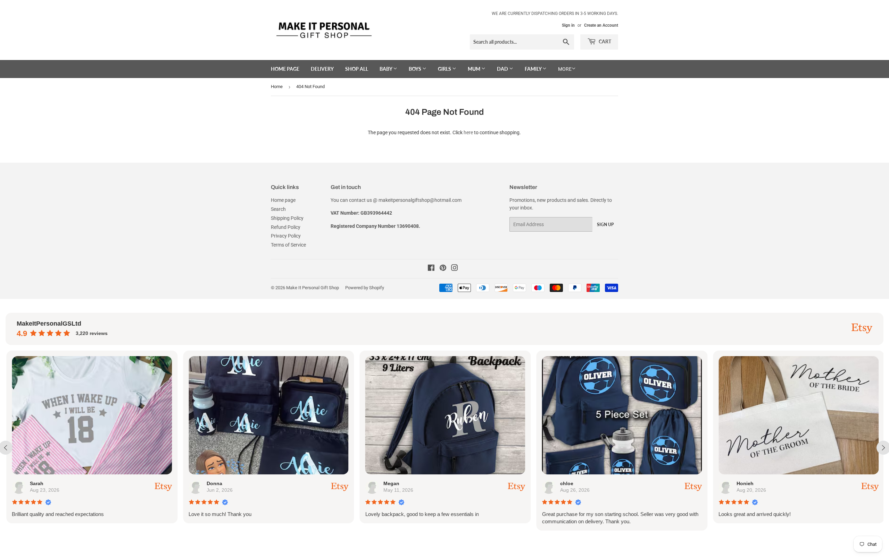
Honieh (744, 483)
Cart (604, 41)
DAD (503, 69)
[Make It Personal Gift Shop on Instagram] (454, 269)
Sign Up (605, 224)
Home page (285, 69)
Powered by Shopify (364, 287)
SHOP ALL (356, 69)
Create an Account (601, 25)
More (565, 69)
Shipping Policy (287, 218)
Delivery (322, 69)
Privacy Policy (286, 236)
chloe (565, 483)
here (468, 132)
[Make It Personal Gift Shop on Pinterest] (443, 269)
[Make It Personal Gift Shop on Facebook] (431, 269)
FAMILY (533, 69)
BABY (386, 69)
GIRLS (445, 69)
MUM (474, 69)
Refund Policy (285, 227)
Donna (214, 483)
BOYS (415, 69)
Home (277, 86)
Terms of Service (288, 245)
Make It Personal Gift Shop (312, 287)
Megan (390, 483)
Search (278, 209)
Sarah (36, 483)
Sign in (568, 25)
